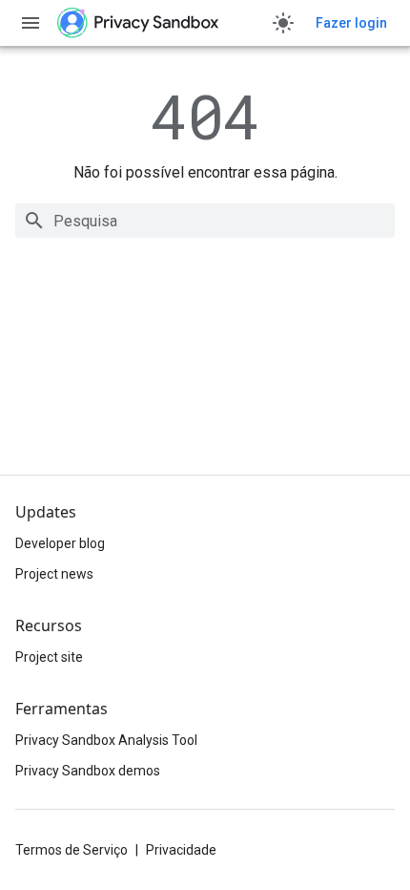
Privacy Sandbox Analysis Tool (106, 740)
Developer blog (60, 543)
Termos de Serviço (71, 850)
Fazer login (351, 23)
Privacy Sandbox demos (87, 770)
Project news (54, 574)
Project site (49, 657)
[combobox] (205, 220)
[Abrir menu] (30, 23)
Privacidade (181, 850)
